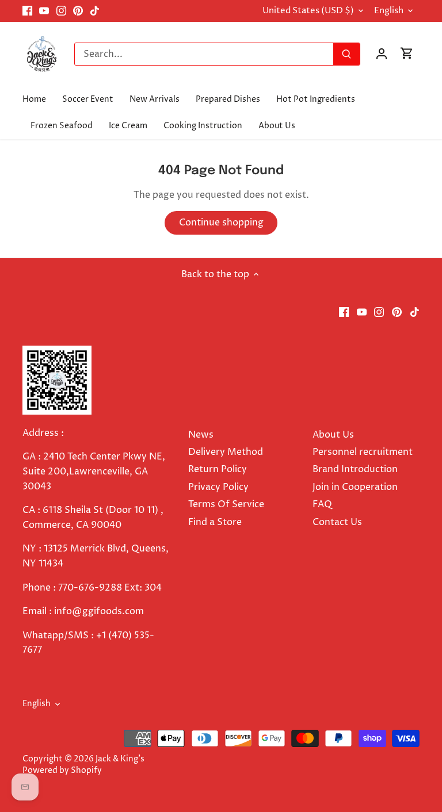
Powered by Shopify (62, 770)
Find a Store (215, 522)
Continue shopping (221, 222)
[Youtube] (44, 11)
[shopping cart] (407, 54)
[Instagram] (61, 11)
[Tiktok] (95, 11)
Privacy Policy (218, 487)
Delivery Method (225, 452)
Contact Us (337, 522)
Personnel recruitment (363, 452)
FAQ (322, 504)
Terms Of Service (226, 504)
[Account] (381, 54)
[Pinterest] (78, 11)
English (388, 11)
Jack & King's (120, 759)
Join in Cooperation (355, 487)
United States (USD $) (308, 11)
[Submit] (346, 54)
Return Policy (217, 469)
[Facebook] (27, 11)
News (201, 434)
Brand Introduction (356, 469)
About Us (333, 434)
